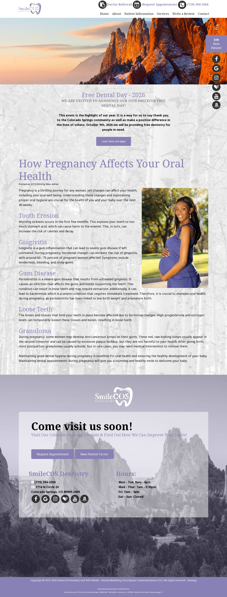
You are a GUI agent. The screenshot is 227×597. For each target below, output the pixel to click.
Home (104, 14)
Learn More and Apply (113, 141)
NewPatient (216, 44)
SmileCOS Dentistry (68, 580)
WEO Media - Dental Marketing (104, 580)
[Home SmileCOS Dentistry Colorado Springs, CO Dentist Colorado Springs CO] (30, 8)
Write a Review (183, 14)
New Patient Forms (94, 454)
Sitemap (192, 580)
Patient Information (139, 14)
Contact (203, 14)
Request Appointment (53, 454)
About (116, 14)
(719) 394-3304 (45, 482)
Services (163, 14)
